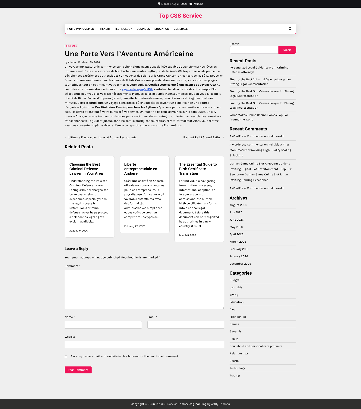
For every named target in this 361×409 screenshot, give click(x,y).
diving (234, 294)
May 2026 (236, 227)
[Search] (290, 28)
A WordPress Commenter (246, 188)
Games (234, 324)
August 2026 (238, 205)
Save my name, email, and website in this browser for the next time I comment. (125, 356)
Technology (123, 28)
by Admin (70, 62)
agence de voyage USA (137, 89)
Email (152, 317)
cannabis (236, 287)
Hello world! (276, 136)
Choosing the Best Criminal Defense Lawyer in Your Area (86, 169)
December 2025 (240, 264)
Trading (235, 375)
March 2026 (238, 242)
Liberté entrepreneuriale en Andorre (140, 169)
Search (234, 44)
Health (105, 28)
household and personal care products (256, 346)
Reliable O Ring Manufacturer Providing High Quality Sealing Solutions (260, 150)
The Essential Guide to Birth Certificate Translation (198, 169)
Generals (181, 28)
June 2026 (237, 220)
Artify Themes (220, 404)
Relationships (239, 353)
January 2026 (239, 256)
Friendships (238, 316)
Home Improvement (81, 28)
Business (143, 28)
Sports (234, 361)
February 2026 (239, 249)
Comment (72, 266)
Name (70, 317)
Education (161, 28)
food (233, 309)
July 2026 (236, 212)
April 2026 (236, 234)
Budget (234, 280)
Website (70, 336)
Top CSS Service (180, 15)
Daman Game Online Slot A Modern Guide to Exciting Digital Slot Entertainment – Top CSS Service (261, 169)
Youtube (198, 3)
